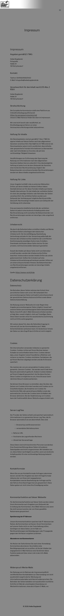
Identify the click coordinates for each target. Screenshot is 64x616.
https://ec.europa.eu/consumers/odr (23, 115)
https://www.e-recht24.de (25, 272)
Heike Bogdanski (35, 606)
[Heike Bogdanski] (21, 10)
